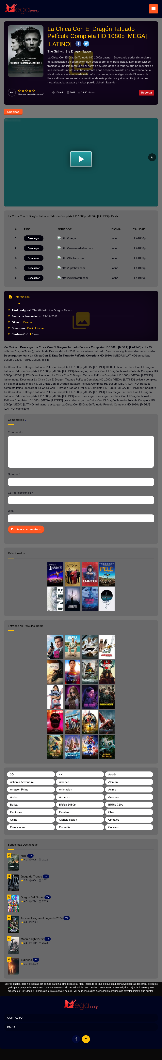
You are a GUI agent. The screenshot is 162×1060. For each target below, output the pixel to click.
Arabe (14, 797)
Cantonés (16, 812)
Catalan (64, 812)
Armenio (64, 797)
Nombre (14, 474)
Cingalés (113, 819)
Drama (27, 322)
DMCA (11, 1027)
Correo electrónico (20, 492)
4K (60, 774)
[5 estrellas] (34, 90)
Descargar (34, 238)
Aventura (114, 797)
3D (12, 774)
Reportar (146, 92)
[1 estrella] (19, 90)
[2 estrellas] (23, 90)
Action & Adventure (22, 782)
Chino (13, 819)
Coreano (113, 827)
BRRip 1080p (67, 804)
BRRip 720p (115, 804)
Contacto (15, 1017)
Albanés (64, 782)
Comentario (16, 432)
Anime (112, 789)
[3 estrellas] (26, 90)
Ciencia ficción (68, 819)
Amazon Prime (19, 789)
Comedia (64, 827)
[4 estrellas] (30, 90)
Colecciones (17, 827)
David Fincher (36, 328)
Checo (112, 812)
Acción (112, 774)
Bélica (14, 804)
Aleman (113, 782)
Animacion (65, 789)
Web (11, 510)
